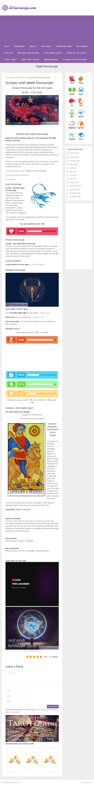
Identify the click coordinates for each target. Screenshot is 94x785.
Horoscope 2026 (63, 46)
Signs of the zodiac (76, 53)
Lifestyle (8, 53)
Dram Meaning (51, 59)
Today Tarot (10, 59)
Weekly (32, 46)
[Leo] (72, 106)
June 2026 (73, 175)
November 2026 (75, 193)
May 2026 (73, 172)
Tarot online (10, 179)
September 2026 (75, 186)
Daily (6, 46)
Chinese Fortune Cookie (75, 59)
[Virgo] (81, 106)
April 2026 (73, 168)
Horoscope (5, 782)
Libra (48, 313)
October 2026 (74, 189)
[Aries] (72, 83)
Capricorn (37, 317)
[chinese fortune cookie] (32, 771)
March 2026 (74, 164)
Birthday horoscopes (28, 53)
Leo (42, 317)
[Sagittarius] (72, 128)
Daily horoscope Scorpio (15, 171)
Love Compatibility (53, 53)
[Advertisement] (47, 29)
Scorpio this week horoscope (17, 175)
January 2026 (74, 157)
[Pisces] (72, 140)
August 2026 (74, 182)
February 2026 (75, 161)
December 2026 (75, 197)
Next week (46, 46)
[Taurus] (81, 83)
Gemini (42, 313)
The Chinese (81, 46)
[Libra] (72, 117)
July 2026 (73, 179)
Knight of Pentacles (32, 414)
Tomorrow (19, 46)
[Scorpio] (81, 117)
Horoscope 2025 (86, 782)
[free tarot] (32, 741)
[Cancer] (81, 95)
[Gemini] (72, 95)
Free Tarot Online (30, 59)
